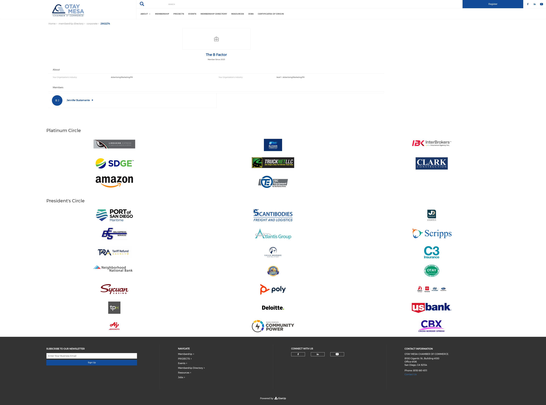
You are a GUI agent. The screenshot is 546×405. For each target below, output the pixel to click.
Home (51, 23)
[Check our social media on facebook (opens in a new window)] (298, 354)
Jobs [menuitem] (251, 14)
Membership (185, 354)
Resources (183, 372)
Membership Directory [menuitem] (214, 14)
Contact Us (411, 374)
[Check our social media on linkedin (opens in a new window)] (317, 354)
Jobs (180, 377)
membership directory (71, 23)
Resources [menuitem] (237, 14)
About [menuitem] (144, 14)
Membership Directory (190, 368)
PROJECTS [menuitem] (178, 14)
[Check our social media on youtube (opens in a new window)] (337, 354)
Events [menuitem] (192, 14)
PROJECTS (184, 358)
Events (181, 363)
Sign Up (92, 362)
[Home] (68, 9)
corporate (92, 23)
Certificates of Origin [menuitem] (271, 14)
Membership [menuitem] (162, 14)
